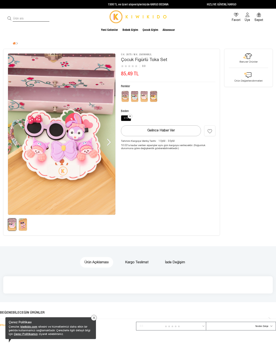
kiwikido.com (28, 326)
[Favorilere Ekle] (209, 130)
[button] (108, 142)
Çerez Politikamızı (26, 334)
